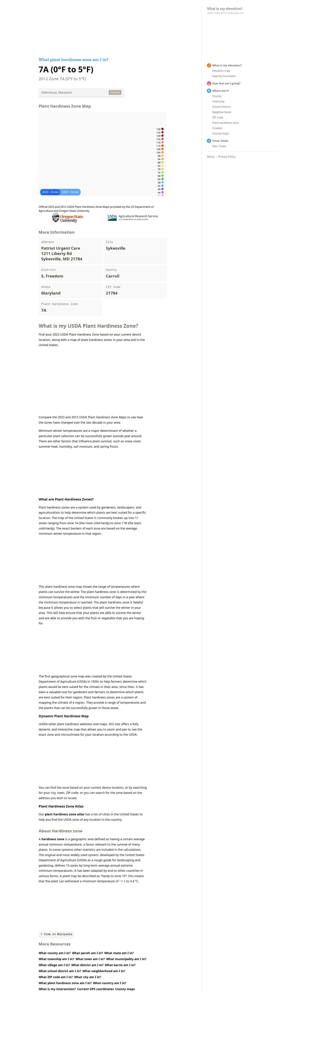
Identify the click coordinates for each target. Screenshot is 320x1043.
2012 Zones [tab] (70, 192)
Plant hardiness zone (225, 123)
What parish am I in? (87, 953)
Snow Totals (220, 141)
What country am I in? (109, 983)
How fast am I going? (226, 83)
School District (221, 107)
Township (218, 101)
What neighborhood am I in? (103, 971)
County (216, 96)
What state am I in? (119, 953)
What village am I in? (54, 965)
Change (115, 92)
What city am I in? (87, 977)
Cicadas (217, 128)
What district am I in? (87, 965)
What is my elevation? (227, 65)
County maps (125, 989)
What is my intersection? (57, 989)
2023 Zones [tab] (50, 192)
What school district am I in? (60, 971)
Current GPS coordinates (95, 989)
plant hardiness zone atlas (64, 814)
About (211, 156)
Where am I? (220, 91)
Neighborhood (221, 112)
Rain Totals (219, 146)
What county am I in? (55, 953)
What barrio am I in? (120, 965)
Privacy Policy (226, 156)
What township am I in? (56, 959)
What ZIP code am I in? (56, 977)
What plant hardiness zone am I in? (65, 983)
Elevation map (221, 71)
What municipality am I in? (126, 959)
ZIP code (217, 117)
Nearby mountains (224, 76)
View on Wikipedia (58, 934)
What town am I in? (90, 959)
